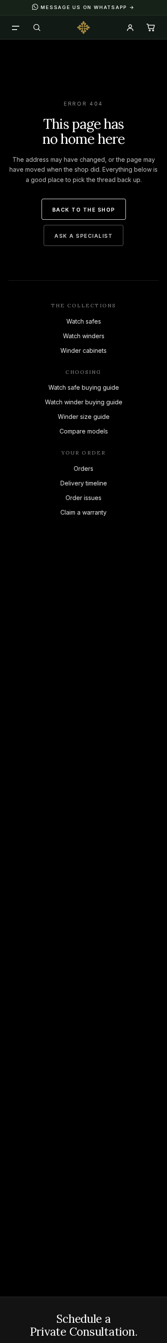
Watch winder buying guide (83, 402)
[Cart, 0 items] (150, 27)
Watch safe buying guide (83, 387)
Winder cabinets (83, 350)
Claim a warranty (83, 512)
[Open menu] (16, 27)
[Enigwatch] (83, 27)
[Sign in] (130, 27)
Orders (83, 468)
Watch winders (83, 336)
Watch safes (83, 321)
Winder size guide (84, 416)
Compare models (84, 431)
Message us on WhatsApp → (87, 7)
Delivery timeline (83, 483)
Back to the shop (83, 209)
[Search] (36, 27)
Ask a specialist (83, 236)
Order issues (83, 497)
